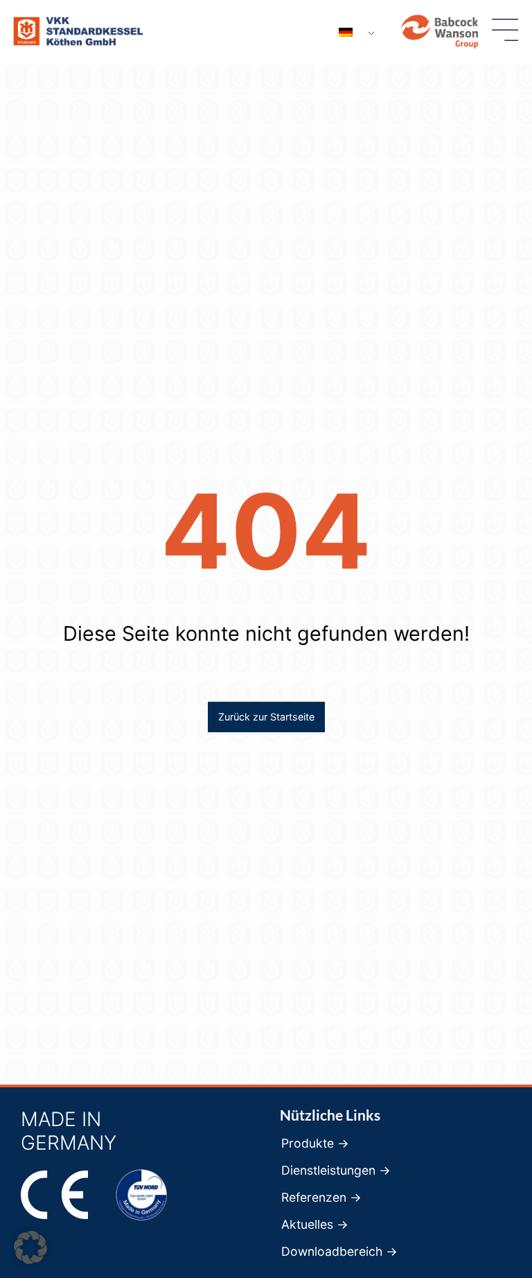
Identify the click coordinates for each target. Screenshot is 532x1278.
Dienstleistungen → (336, 1170)
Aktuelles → (314, 1225)
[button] (30, 1247)
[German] (351, 32)
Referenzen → (321, 1197)
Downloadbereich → (339, 1252)
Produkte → (315, 1143)
